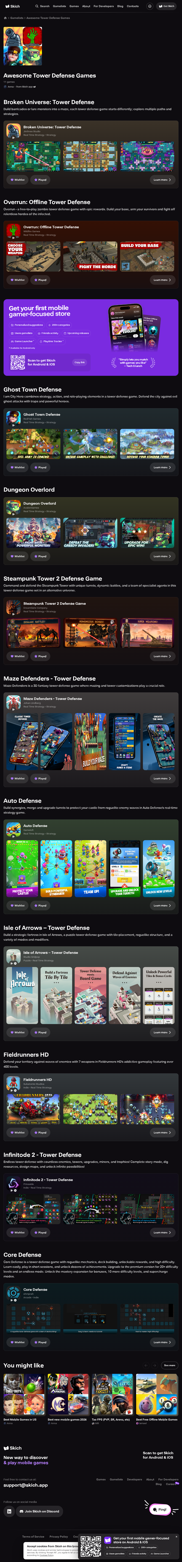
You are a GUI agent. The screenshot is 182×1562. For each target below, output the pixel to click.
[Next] (154, 1365)
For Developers (104, 6)
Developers (134, 1479)
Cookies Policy (46, 1555)
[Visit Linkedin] (9, 1511)
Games (74, 6)
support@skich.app (26, 1485)
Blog (120, 6)
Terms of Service (33, 1536)
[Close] (176, 1536)
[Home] (12, 6)
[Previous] (146, 1365)
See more (169, 1365)
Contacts (133, 6)
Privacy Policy (59, 1536)
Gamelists (59, 6)
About (86, 6)
